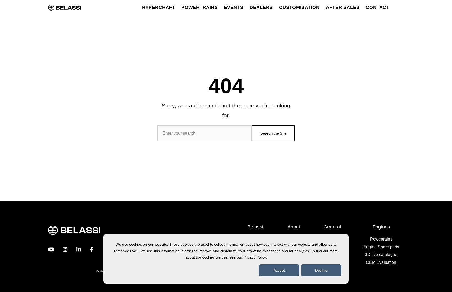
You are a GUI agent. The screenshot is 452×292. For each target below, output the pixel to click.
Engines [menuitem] (381, 227)
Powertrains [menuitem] (381, 239)
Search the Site (273, 133)
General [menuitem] (332, 227)
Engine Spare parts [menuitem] (381, 247)
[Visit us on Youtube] (51, 249)
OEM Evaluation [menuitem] (381, 262)
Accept (279, 270)
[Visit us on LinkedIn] (78, 249)
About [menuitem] (293, 227)
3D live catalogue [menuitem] (381, 254)
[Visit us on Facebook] (91, 249)
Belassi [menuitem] (255, 227)
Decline (321, 270)
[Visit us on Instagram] (65, 249)
